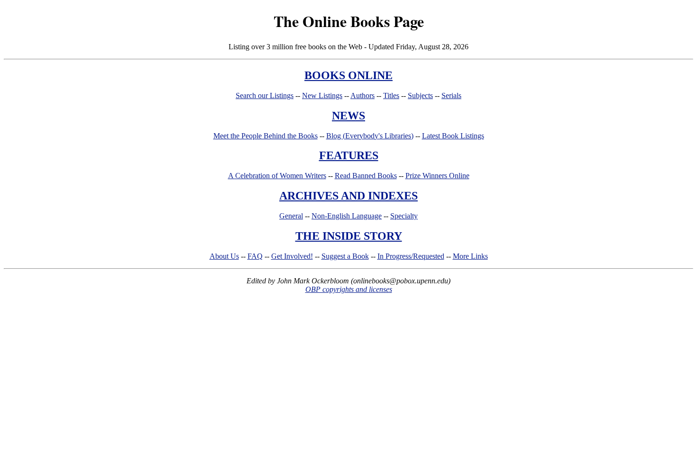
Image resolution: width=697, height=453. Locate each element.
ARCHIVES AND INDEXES (348, 196)
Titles (391, 95)
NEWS (348, 115)
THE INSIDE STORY (348, 236)
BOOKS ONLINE (348, 75)
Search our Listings (264, 95)
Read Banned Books (366, 176)
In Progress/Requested (410, 256)
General (291, 216)
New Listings (322, 95)
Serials (451, 95)
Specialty (404, 216)
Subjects (420, 95)
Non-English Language (347, 216)
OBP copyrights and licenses (348, 289)
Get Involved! (292, 256)
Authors (362, 95)
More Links (470, 256)
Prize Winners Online (437, 176)
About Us (224, 256)
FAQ (255, 256)
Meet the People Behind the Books (265, 136)
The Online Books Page (349, 21)
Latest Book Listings (453, 136)
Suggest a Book (345, 256)
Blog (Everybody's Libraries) (369, 136)
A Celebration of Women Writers (277, 176)
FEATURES (348, 155)
